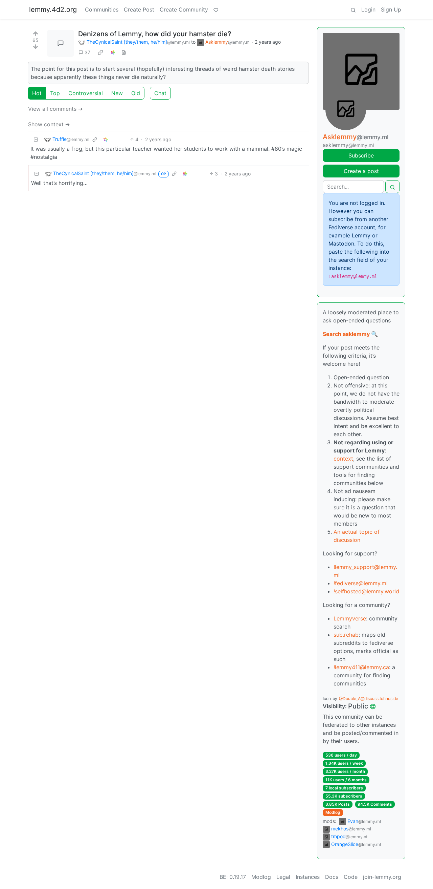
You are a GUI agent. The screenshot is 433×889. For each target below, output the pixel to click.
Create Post (139, 9)
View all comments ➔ (55, 108)
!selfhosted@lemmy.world (366, 591)
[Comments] (60, 43)
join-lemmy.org (382, 876)
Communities (101, 9)
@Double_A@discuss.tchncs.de (368, 698)
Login (368, 9)
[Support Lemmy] (216, 9)
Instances (308, 876)
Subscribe (361, 155)
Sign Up (391, 9)
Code (351, 876)
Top (55, 93)
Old (135, 93)
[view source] (123, 52)
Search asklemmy (346, 334)
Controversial (85, 93)
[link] (100, 52)
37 (87, 52)
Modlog (332, 812)
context (343, 458)
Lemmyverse (350, 618)
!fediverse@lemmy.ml (361, 583)
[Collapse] (35, 139)
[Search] (353, 9)
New (117, 93)
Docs (331, 876)
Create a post (361, 171)
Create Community (184, 9)
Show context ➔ (49, 124)
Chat (160, 93)
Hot (37, 93)
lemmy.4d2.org (53, 9)
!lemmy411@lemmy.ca (361, 667)
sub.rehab (346, 634)
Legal (283, 876)
